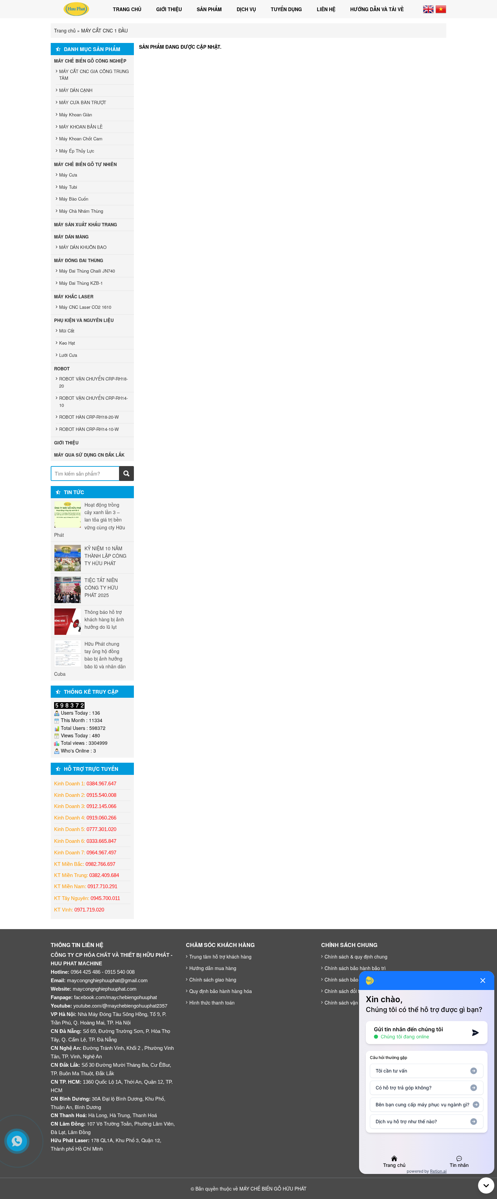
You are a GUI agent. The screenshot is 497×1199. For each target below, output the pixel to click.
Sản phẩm (209, 9)
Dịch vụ (246, 9)
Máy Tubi (68, 187)
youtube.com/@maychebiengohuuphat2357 (120, 1005)
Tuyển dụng (286, 9)
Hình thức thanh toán (212, 1002)
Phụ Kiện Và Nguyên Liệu (84, 320)
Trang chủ (127, 9)
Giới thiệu (169, 9)
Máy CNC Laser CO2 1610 (85, 307)
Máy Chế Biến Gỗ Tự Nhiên (85, 164)
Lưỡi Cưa (68, 355)
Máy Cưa (68, 174)
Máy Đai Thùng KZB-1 (81, 283)
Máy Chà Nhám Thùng (81, 211)
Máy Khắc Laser (73, 296)
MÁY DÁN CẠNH (75, 90)
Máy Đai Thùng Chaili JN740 (87, 271)
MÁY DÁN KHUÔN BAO (82, 247)
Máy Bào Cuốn (73, 198)
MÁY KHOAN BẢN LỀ (81, 126)
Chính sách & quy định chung (356, 956)
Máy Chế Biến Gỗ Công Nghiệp (90, 60)
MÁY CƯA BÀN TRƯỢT (82, 102)
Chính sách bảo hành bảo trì (355, 968)
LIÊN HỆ (326, 9)
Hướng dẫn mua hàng (212, 968)
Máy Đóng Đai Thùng (78, 260)
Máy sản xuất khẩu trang (85, 224)
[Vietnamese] (440, 8)
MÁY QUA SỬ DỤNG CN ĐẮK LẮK (89, 455)
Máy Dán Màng (71, 236)
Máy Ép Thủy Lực (76, 150)
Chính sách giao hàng (212, 979)
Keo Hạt (67, 343)
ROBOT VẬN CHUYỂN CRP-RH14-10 (93, 401)
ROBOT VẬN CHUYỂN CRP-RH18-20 (93, 382)
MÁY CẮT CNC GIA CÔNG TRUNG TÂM (94, 75)
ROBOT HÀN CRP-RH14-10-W (89, 429)
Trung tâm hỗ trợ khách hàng (220, 956)
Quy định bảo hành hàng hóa (220, 991)
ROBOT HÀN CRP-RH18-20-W (89, 417)
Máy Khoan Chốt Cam (80, 138)
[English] (428, 8)
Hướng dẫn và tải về (377, 9)
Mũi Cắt (66, 330)
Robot (62, 368)
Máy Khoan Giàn (75, 114)
